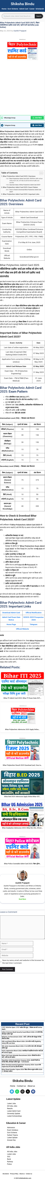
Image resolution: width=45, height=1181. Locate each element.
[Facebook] (33, 1091)
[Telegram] (12, 1091)
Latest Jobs (11, 1103)
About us (22, 1174)
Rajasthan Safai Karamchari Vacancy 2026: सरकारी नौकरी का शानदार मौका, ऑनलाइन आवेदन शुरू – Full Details (21, 1061)
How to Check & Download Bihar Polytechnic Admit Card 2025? (25, 191)
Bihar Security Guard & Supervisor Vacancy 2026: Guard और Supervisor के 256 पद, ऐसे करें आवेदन (21, 1065)
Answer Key (11, 1140)
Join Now (38, 118)
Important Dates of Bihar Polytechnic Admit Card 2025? (24, 185)
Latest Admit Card (13, 1111)
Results (10, 1109)
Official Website (22, 629)
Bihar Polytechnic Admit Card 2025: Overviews (19, 176)
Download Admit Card (11, 613)
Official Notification (34, 613)
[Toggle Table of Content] (40, 173)
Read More (22, 899)
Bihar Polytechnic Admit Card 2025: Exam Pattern (20, 187)
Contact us (29, 1174)
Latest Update (12, 1138)
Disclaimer (6, 1174)
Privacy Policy (14, 1174)
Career (32, 9)
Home (4, 9)
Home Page (11, 624)
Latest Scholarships (14, 1116)
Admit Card (23, 9)
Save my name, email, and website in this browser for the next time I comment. (23, 961)
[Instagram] (22, 1091)
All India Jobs (12, 1106)
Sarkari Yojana (12, 1135)
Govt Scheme (13, 9)
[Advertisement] (22, 91)
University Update (13, 1114)
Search (38, 16)
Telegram (33, 624)
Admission (11, 1128)
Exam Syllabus (12, 1130)
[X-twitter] (28, 1091)
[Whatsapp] (17, 1091)
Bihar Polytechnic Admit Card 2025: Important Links (21, 194)
